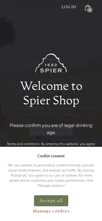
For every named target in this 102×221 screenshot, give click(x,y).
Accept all (51, 201)
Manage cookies (51, 211)
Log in (68, 7)
